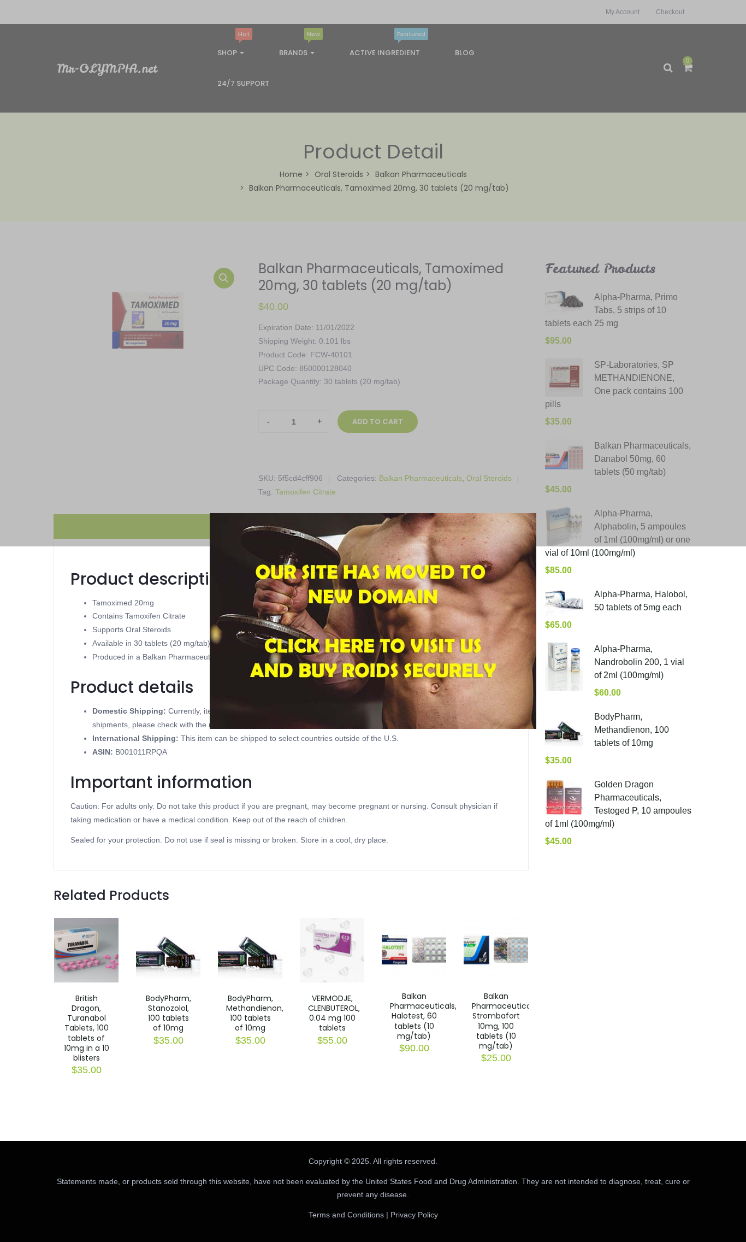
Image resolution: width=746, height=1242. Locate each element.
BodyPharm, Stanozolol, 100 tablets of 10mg (168, 1013)
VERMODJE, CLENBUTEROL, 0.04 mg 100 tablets (334, 1013)
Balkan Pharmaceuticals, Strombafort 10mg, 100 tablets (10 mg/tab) (505, 1021)
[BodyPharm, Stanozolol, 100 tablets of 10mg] (168, 924)
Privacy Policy (414, 1214)
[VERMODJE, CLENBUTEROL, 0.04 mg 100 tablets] (332, 924)
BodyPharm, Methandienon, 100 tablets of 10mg (254, 1013)
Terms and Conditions (346, 1214)
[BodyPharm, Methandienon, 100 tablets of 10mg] (250, 924)
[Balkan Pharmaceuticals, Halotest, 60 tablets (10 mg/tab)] (414, 924)
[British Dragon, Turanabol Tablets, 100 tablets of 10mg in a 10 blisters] (86, 924)
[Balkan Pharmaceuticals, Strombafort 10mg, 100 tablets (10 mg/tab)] (496, 924)
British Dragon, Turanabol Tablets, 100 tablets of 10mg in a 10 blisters (86, 1028)
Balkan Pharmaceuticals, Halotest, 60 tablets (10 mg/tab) (423, 1016)
